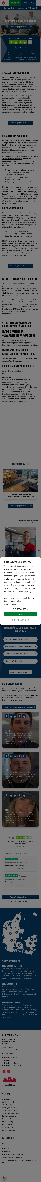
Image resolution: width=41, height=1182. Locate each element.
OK (20, 614)
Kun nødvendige (20, 620)
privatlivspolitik (10, 604)
